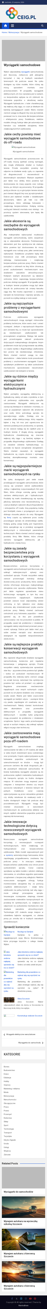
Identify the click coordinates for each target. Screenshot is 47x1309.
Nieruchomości (10, 1099)
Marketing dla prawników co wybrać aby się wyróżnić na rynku (29, 975)
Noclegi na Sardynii (25, 932)
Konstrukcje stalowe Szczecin (30, 1016)
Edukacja (7, 1078)
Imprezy (7, 1085)
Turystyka (8, 1136)
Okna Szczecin (24, 999)
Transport (8, 1133)
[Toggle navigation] (12, 25)
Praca (6, 1107)
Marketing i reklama (12, 1089)
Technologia (9, 1129)
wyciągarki (25, 72)
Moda (6, 1092)
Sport (6, 1125)
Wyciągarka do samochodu (29, 1043)
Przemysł (8, 1114)
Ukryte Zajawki (10, 1140)
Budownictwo (9, 1070)
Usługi (6, 1147)
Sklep (6, 1121)
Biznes (6, 1067)
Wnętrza (7, 1151)
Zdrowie (7, 1155)
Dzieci (6, 1074)
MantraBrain (23, 1305)
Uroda (6, 1143)
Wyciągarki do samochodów (18, 1191)
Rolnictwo (8, 1118)
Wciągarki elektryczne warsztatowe (20, 1034)
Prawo (6, 1111)
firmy (9, 517)
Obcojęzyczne (9, 1103)
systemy (9, 855)
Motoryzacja (9, 1096)
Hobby (6, 1081)
